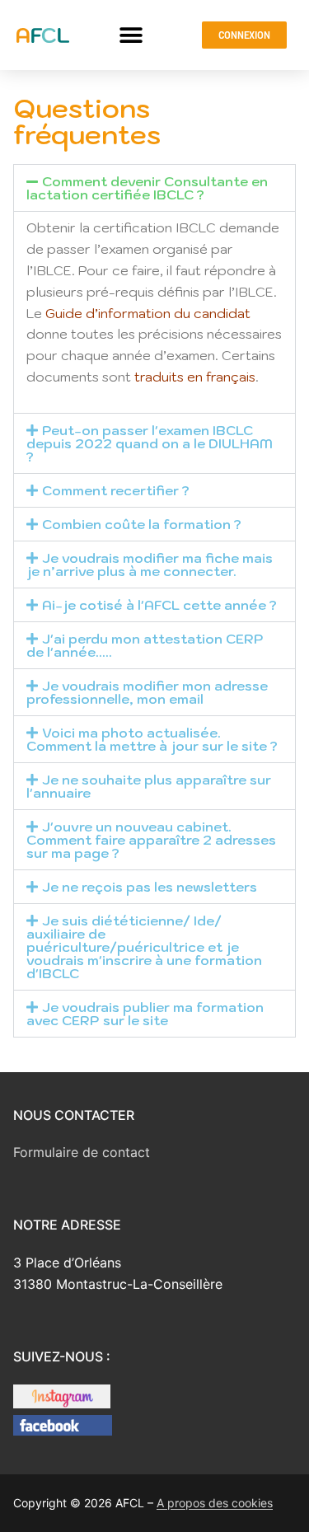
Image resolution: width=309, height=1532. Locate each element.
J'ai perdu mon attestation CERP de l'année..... (145, 645)
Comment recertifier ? (116, 490)
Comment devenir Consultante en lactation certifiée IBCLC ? (147, 188)
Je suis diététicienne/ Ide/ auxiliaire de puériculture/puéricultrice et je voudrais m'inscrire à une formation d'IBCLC (144, 947)
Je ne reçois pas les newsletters (149, 886)
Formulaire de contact (81, 1152)
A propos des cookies (215, 1503)
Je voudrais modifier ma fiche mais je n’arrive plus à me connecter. (149, 564)
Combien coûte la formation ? (141, 524)
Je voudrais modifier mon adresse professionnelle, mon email (147, 692)
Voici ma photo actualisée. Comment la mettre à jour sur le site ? (152, 739)
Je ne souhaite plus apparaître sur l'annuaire (148, 786)
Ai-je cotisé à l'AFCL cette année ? (159, 605)
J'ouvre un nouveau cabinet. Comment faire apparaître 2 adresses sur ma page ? (151, 839)
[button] (131, 35)
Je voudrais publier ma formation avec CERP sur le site (145, 1013)
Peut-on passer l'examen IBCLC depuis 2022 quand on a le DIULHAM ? (149, 443)
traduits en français (194, 376)
